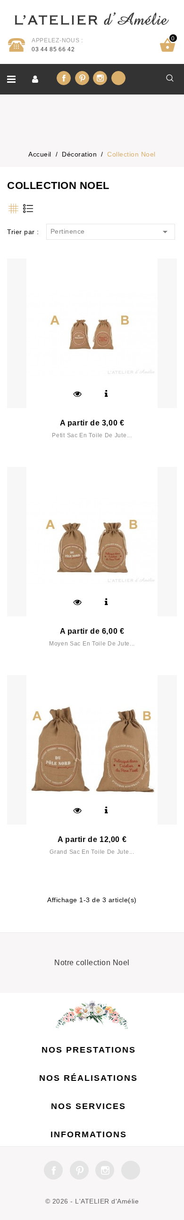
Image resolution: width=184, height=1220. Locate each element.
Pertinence (110, 231)
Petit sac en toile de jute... (92, 435)
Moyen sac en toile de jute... (92, 643)
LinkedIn (118, 78)
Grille (13, 208)
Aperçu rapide (78, 394)
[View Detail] (106, 394)
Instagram (100, 78)
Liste (27, 208)
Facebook (63, 78)
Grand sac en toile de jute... (92, 852)
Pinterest (82, 78)
